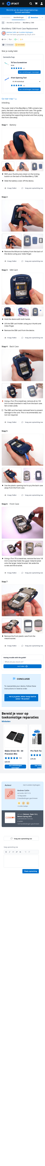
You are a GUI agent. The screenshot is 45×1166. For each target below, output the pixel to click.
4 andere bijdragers (26, 32)
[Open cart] (36, 3)
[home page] (13, 4)
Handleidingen (19, 17)
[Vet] (6, 851)
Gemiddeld (21, 45)
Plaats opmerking (30, 871)
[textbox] (21, 861)
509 (5, 39)
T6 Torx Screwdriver (19, 62)
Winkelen (6, 721)
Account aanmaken (22, 12)
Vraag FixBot (11, 188)
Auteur (8, 785)
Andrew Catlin (11, 32)
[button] (31, 3)
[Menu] (3, 4)
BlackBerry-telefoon (13, 23)
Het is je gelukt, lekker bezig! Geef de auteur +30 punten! (22, 698)
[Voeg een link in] (16, 851)
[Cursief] (9, 851)
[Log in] (42, 3)
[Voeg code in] (13, 851)
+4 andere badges (22, 806)
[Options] (3, 22)
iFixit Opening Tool (19, 78)
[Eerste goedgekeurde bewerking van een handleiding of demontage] (28, 803)
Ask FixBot (20, 666)
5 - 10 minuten (8, 45)
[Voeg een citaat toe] (20, 851)
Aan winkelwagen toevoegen (29, 72)
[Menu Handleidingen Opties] (42, 17)
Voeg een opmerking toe (23, 656)
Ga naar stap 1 (8, 98)
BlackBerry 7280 (28, 23)
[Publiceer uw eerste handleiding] (23, 803)
